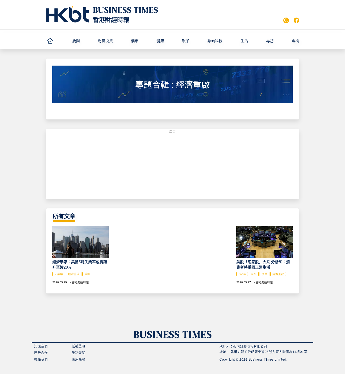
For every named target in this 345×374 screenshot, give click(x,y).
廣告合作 (41, 352)
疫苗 (264, 274)
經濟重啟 (73, 274)
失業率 (58, 274)
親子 (185, 40)
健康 (160, 40)
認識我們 (41, 346)
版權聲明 (78, 346)
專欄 (295, 40)
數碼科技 (214, 40)
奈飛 (254, 274)
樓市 (134, 40)
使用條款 (78, 359)
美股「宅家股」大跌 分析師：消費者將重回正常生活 (263, 264)
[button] (83, 40)
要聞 (76, 40)
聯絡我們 (41, 359)
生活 (244, 40)
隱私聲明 (78, 352)
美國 (87, 274)
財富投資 (105, 40)
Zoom (242, 274)
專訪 (270, 40)
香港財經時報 (111, 19)
